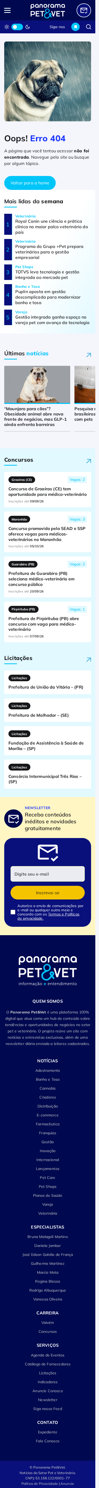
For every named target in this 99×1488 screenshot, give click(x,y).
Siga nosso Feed (47, 1408)
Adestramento (47, 1070)
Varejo (47, 1204)
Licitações (47, 1373)
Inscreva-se (47, 892)
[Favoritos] (75, 27)
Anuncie (67, 1483)
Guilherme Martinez (48, 1263)
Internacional (47, 1159)
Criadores (47, 1097)
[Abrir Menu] (13, 10)
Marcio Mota (48, 1272)
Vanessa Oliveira (47, 1299)
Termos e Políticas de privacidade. (48, 916)
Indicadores (48, 1382)
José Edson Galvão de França (47, 1254)
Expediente (47, 1432)
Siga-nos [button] (57, 26)
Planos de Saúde (47, 1195)
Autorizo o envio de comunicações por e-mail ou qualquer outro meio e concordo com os (50, 912)
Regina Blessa (47, 1281)
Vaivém (47, 1322)
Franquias (47, 1133)
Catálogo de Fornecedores (48, 1364)
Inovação (47, 1150)
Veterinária (47, 1213)
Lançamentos (47, 1168)
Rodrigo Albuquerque (47, 1290)
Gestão (47, 1142)
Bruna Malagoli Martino (47, 1236)
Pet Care (47, 1177)
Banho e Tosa (48, 1079)
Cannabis (48, 1088)
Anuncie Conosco (47, 1390)
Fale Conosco (47, 1441)
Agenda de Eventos (48, 1355)
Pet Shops (47, 1186)
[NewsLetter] (84, 10)
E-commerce (48, 1115)
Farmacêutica (47, 1124)
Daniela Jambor (47, 1245)
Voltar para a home (30, 182)
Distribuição (47, 1106)
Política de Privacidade (39, 1483)
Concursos (48, 1331)
